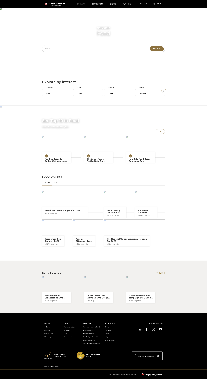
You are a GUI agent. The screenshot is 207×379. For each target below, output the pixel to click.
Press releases (88, 330)
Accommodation (69, 327)
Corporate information (90, 327)
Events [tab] (47, 183)
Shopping (47, 337)
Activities (67, 330)
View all (160, 273)
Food (65, 333)
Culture (47, 327)
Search (143, 4)
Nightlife (47, 330)
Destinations (97, 4)
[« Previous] (164, 91)
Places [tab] (57, 183)
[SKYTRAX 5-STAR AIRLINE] (88, 359)
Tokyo (107, 337)
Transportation (69, 337)
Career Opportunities (90, 343)
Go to (144, 356)
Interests (81, 4)
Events (113, 4)
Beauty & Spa (48, 333)
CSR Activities (88, 340)
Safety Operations (89, 337)
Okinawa (108, 330)
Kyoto (107, 327)
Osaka (107, 333)
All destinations (110, 340)
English (159, 4)
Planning (127, 4)
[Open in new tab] (140, 329)
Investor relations (89, 333)
